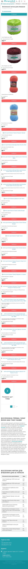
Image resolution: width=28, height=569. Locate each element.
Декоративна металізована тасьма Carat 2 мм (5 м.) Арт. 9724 (13, 174)
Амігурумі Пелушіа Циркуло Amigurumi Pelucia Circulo (13, 289)
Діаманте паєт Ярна (5, 200)
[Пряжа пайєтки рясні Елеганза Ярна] (14, 157)
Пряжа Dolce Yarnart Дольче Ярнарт (9, 251)
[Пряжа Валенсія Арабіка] (14, 112)
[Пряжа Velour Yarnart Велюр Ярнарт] (14, 223)
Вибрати (14, 43)
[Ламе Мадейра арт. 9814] (14, 55)
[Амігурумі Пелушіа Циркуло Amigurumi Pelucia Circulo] (14, 287)
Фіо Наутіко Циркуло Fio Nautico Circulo (10, 375)
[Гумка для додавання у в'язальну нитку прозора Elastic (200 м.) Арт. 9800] (14, 300)
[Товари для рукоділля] (9, 1)
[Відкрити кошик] (24, 1)
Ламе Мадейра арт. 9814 (6, 65)
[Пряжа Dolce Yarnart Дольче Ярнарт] (14, 248)
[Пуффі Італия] (14, 235)
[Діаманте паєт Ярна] (14, 198)
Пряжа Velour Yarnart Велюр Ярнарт (9, 226)
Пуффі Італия (4, 238)
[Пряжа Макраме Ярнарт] (14, 132)
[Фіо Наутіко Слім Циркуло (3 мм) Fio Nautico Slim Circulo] (14, 359)
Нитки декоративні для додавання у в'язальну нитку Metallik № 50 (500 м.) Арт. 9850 (13, 348)
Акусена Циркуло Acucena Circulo (8, 332)
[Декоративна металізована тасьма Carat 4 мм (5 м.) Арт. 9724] (14, 185)
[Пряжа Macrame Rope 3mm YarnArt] (14, 261)
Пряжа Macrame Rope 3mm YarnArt (9, 264)
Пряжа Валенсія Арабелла (7, 94)
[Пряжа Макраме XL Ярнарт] (14, 274)
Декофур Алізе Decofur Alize (7, 147)
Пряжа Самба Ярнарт (6, 212)
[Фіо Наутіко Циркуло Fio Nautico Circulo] (14, 372)
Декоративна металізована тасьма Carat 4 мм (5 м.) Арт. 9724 (13, 188)
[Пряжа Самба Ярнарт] (14, 210)
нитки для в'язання (17, 441)
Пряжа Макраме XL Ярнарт (7, 276)
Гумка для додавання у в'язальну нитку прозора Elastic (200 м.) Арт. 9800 (13, 304)
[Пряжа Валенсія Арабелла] (14, 84)
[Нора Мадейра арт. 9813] (14, 26)
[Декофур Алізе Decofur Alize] (14, 144)
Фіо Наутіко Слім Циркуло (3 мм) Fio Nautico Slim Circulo (13, 361)
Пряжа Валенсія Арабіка (6, 123)
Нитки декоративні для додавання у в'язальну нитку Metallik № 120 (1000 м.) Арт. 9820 (13, 319)
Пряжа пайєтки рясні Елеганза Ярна (9, 160)
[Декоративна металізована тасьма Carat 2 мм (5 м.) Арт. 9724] (14, 170)
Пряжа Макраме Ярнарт (7, 135)
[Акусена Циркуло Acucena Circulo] (14, 330)
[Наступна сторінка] (17, 406)
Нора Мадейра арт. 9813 (7, 37)
